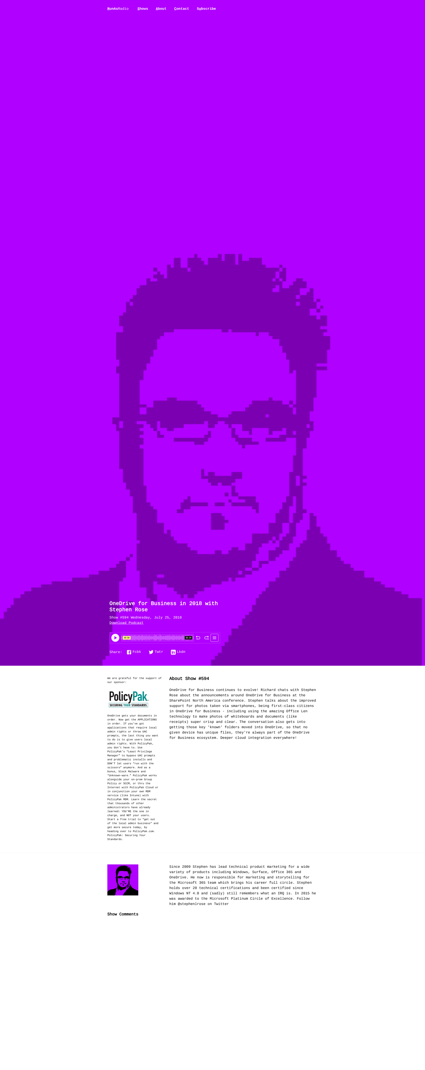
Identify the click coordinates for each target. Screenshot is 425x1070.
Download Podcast (127, 623)
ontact (181, 9)
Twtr (159, 652)
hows (142, 9)
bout (161, 9)
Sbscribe (206, 9)
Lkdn (181, 652)
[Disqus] (212, 994)
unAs (118, 9)
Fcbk (137, 652)
